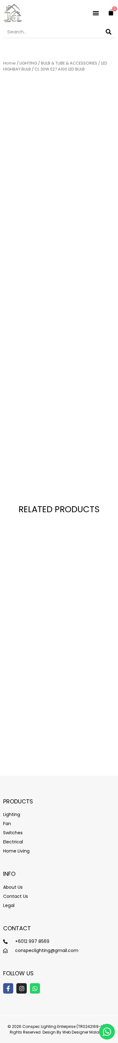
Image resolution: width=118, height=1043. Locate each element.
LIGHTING (28, 63)
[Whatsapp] (35, 988)
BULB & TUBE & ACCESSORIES (69, 63)
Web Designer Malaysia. (85, 1032)
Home (9, 63)
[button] (96, 13)
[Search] (108, 32)
